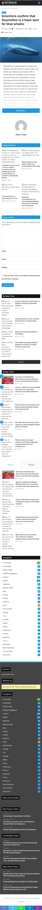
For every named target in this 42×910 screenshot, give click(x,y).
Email (4, 259)
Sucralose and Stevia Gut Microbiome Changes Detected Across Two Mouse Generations (27, 379)
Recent (10, 465)
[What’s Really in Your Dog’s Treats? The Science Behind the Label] (31, 154)
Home (5, 8)
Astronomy (7, 630)
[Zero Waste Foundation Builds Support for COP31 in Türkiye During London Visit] (8, 349)
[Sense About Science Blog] (9, 2)
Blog (4, 591)
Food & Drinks (7, 651)
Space (5, 626)
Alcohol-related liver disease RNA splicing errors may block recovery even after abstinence (27, 389)
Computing (7, 566)
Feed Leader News (8, 674)
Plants (5, 623)
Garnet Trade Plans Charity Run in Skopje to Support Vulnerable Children (27, 303)
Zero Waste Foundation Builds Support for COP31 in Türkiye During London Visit (26, 344)
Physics (5, 634)
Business (6, 602)
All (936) (21, 362)
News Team (8, 29)
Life (10, 8)
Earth (5, 605)
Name (4, 251)
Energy (5, 595)
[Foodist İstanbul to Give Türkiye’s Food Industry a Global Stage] (8, 323)
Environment (7, 609)
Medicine (6, 584)
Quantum (6, 637)
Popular (31, 465)
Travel (5, 641)
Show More (20, 111)
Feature (5, 598)
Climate (5, 612)
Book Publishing (8, 648)
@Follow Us (7, 681)
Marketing (6, 644)
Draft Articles (7, 570)
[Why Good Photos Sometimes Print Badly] (8, 335)
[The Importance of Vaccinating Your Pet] (11, 189)
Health (5, 580)
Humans (6, 577)
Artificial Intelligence (10, 573)
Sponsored (6, 655)
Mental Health (8, 588)
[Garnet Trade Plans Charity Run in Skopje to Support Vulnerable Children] (8, 308)
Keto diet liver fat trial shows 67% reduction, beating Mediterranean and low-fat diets (27, 424)
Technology (7, 563)
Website (4, 267)
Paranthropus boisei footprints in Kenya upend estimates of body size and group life (27, 407)
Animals (14, 8)
